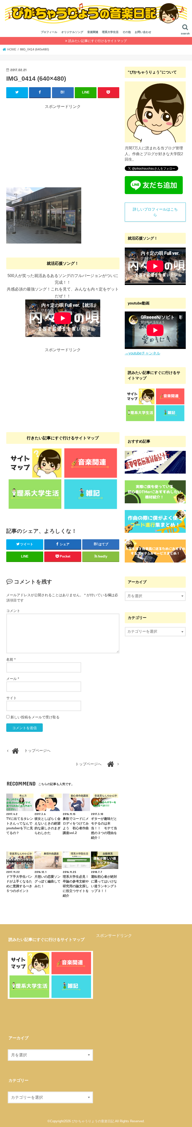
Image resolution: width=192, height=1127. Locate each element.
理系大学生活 (110, 31)
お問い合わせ (143, 31)
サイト (11, 698)
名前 (11, 659)
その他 (126, 31)
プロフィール (49, 31)
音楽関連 (92, 31)
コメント (13, 611)
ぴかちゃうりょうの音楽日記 (93, 1121)
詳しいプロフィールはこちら (155, 212)
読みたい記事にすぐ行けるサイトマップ (97, 41)
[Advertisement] (63, 145)
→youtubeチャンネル (142, 353)
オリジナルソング (72, 31)
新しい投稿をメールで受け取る (35, 717)
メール (12, 679)
